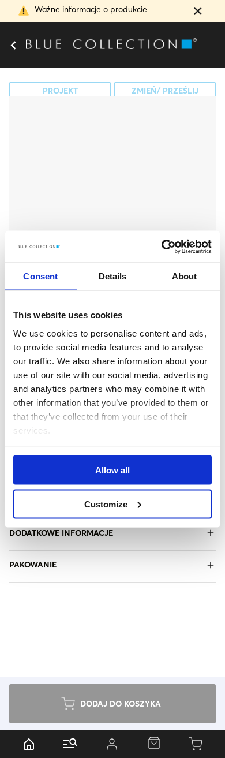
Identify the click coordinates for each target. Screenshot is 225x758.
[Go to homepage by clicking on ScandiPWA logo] (112, 45)
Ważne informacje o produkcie (91, 9)
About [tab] (184, 276)
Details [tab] (113, 276)
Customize (105, 504)
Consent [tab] (40, 276)
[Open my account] (112, 744)
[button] (198, 12)
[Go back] (13, 45)
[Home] (29, 744)
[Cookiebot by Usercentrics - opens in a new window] (162, 246)
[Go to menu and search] (70, 744)
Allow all (112, 470)
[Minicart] (196, 744)
